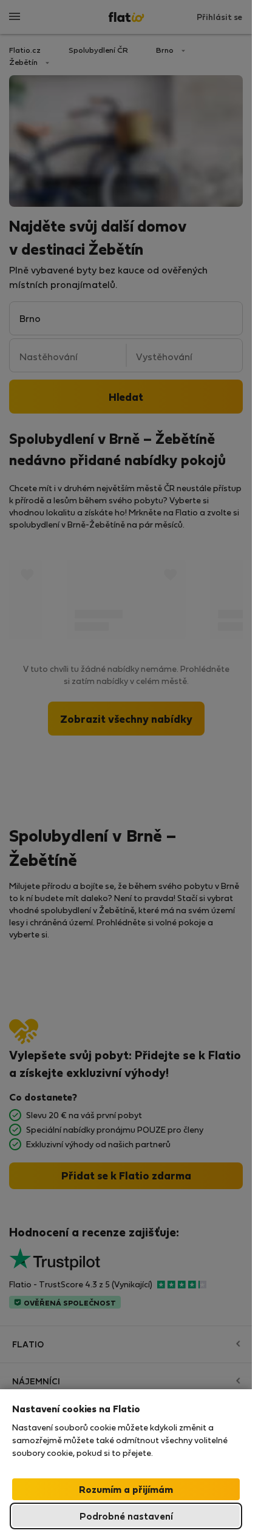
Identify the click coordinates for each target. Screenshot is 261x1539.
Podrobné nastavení (126, 1515)
